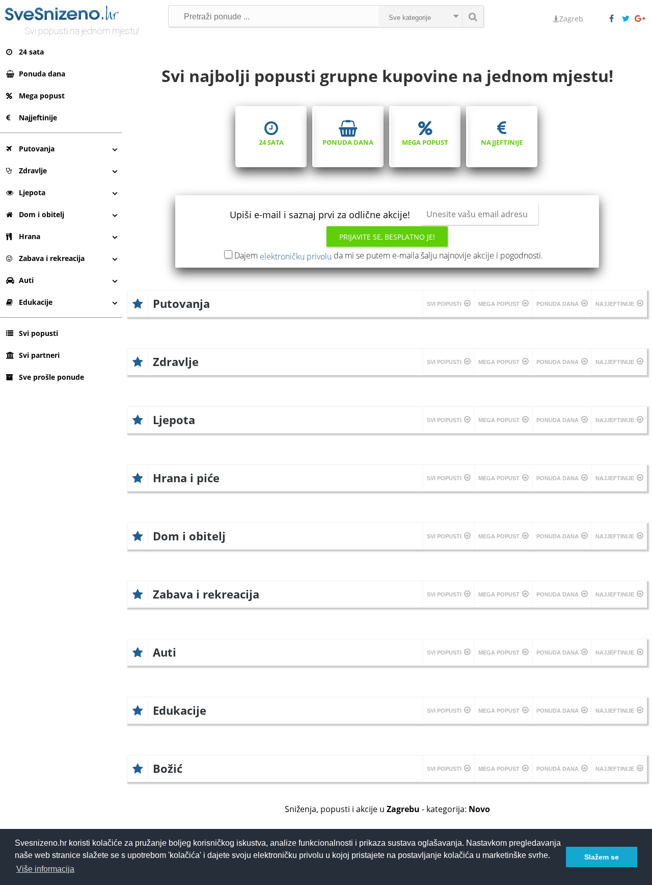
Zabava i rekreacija (52, 258)
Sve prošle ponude (51, 377)
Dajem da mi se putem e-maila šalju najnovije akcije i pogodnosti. (388, 255)
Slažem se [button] (601, 857)
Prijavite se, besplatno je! (387, 237)
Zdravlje (33, 170)
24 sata (31, 52)
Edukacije (35, 302)
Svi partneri (39, 355)
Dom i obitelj (41, 214)
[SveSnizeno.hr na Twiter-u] (628, 19)
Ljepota (32, 192)
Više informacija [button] (45, 869)
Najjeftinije (38, 117)
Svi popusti (38, 333)
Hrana (29, 236)
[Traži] (472, 16)
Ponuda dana (42, 74)
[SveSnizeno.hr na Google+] (641, 19)
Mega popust (42, 95)
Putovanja (37, 148)
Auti (26, 280)
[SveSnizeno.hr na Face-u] (615, 19)
